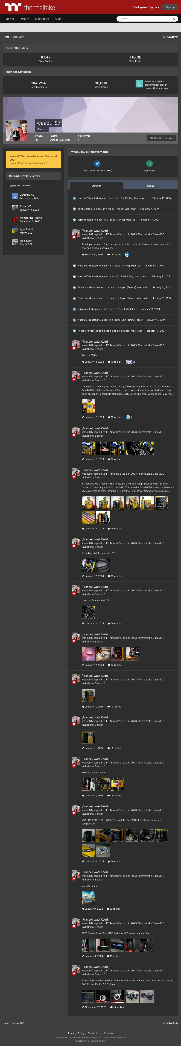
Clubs (58, 18)
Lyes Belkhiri (27, 229)
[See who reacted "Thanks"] (128, 361)
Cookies (108, 1033)
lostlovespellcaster (156, 84)
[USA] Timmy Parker (132, 319)
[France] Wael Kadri (126, 208)
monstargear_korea (31, 217)
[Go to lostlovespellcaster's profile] (139, 83)
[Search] (174, 19)
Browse (10, 18)
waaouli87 (83, 198)
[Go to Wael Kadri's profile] (15, 242)
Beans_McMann (86, 287)
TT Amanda (112, 234)
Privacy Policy (76, 1033)
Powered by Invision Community (90, 1040)
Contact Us (94, 1033)
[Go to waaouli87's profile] (76, 233)
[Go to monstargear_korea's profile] (15, 219)
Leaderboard (42, 18)
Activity (25, 18)
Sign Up (170, 7)
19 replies (115, 254)
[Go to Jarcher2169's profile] (15, 196)
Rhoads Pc (26, 206)
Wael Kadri (26, 240)
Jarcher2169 (27, 194)
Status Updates (158, 18)
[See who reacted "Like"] (127, 254)
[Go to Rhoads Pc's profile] (15, 208)
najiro (81, 219)
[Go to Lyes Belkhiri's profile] (15, 231)
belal (80, 208)
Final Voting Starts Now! (134, 198)
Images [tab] (150, 185)
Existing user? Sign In (145, 7)
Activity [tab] (96, 185)
